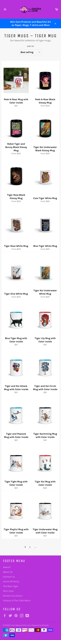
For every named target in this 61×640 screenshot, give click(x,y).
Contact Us (9, 576)
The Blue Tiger (10, 586)
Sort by (30, 46)
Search (7, 567)
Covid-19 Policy (11, 581)
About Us (8, 571)
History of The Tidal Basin (17, 600)
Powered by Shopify (40, 625)
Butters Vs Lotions (13, 595)
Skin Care (8, 591)
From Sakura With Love (20, 625)
